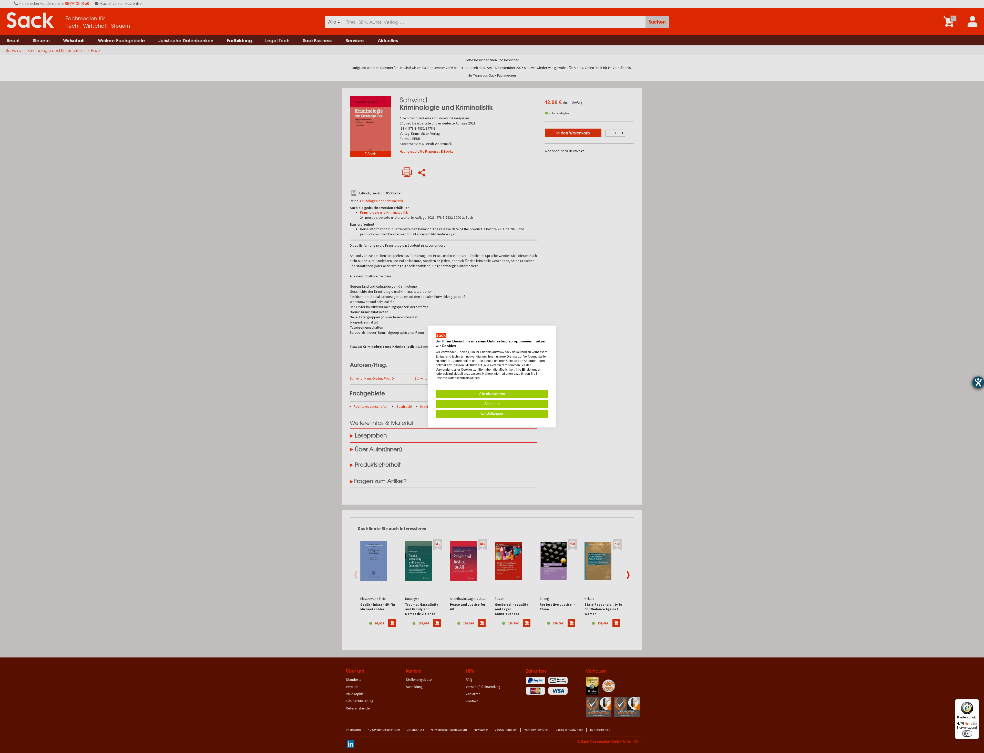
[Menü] (976, 702)
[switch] (967, 733)
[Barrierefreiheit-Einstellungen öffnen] (978, 382)
